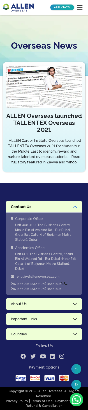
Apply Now (62, 7)
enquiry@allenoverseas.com (38, 276)
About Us (19, 304)
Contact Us (21, 207)
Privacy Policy (17, 401)
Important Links (24, 319)
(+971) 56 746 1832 (24, 284)
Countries (19, 334)
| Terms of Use (41, 401)
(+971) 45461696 (49, 284)
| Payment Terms (67, 401)
